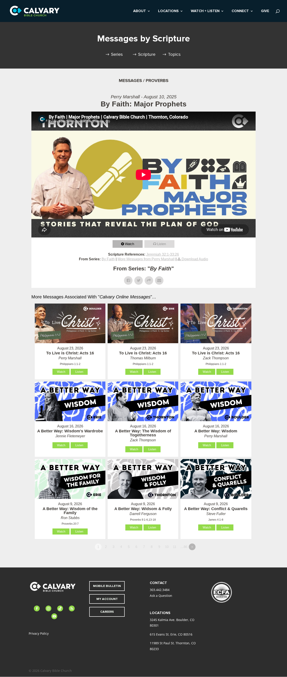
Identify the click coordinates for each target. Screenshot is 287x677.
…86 (183, 547)
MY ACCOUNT (107, 599)
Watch (129, 244)
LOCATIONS (168, 11)
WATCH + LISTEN (205, 11)
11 (174, 547)
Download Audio (195, 259)
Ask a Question (161, 595)
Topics (174, 54)
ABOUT (139, 11)
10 (167, 547)
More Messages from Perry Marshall (146, 259)
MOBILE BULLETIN (107, 586)
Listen (161, 244)
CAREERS (107, 612)
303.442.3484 (160, 590)
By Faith (108, 259)
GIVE (265, 11)
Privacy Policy (39, 633)
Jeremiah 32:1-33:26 (162, 254)
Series (117, 54)
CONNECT (240, 11)
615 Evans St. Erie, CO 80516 (171, 634)
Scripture (146, 54)
